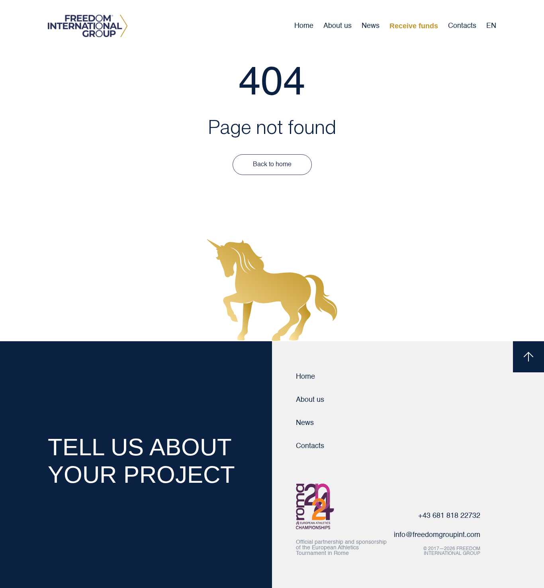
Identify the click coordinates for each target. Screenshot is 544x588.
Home (303, 25)
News (371, 25)
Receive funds (413, 26)
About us (337, 25)
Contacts (462, 25)
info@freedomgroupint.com (437, 535)
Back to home (272, 164)
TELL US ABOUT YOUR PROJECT (141, 461)
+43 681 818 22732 (449, 515)
